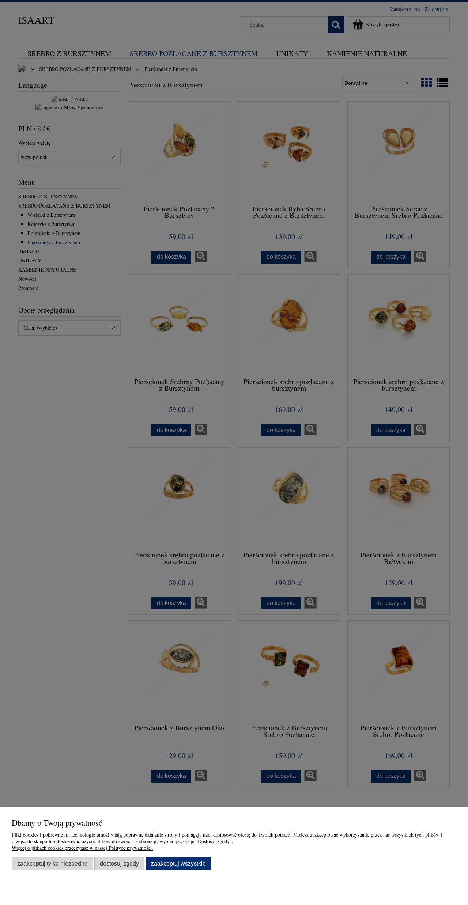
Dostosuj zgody (119, 863)
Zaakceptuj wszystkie (178, 863)
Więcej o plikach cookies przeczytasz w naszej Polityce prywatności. (82, 847)
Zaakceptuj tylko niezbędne (52, 863)
